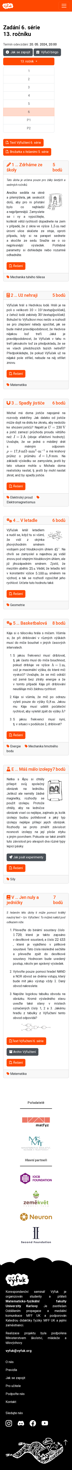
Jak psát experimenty (27, 857)
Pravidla (11, 1370)
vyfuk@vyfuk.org (19, 1351)
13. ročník (27, 61)
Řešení (18, 266)
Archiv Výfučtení (24, 1052)
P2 (29, 128)
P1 (29, 120)
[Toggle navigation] (64, 6)
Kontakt (11, 1402)
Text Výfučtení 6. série (25, 142)
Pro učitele (13, 1386)
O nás (10, 1362)
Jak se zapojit (20, 52)
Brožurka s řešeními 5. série (29, 152)
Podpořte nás (15, 1394)
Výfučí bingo (49, 52)
